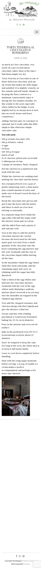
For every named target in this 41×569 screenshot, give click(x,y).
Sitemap (27, 564)
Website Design (28, 561)
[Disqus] (20, 454)
